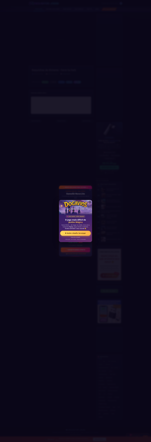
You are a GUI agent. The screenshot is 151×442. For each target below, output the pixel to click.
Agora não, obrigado (75, 237)
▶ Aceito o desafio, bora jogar (75, 233)
